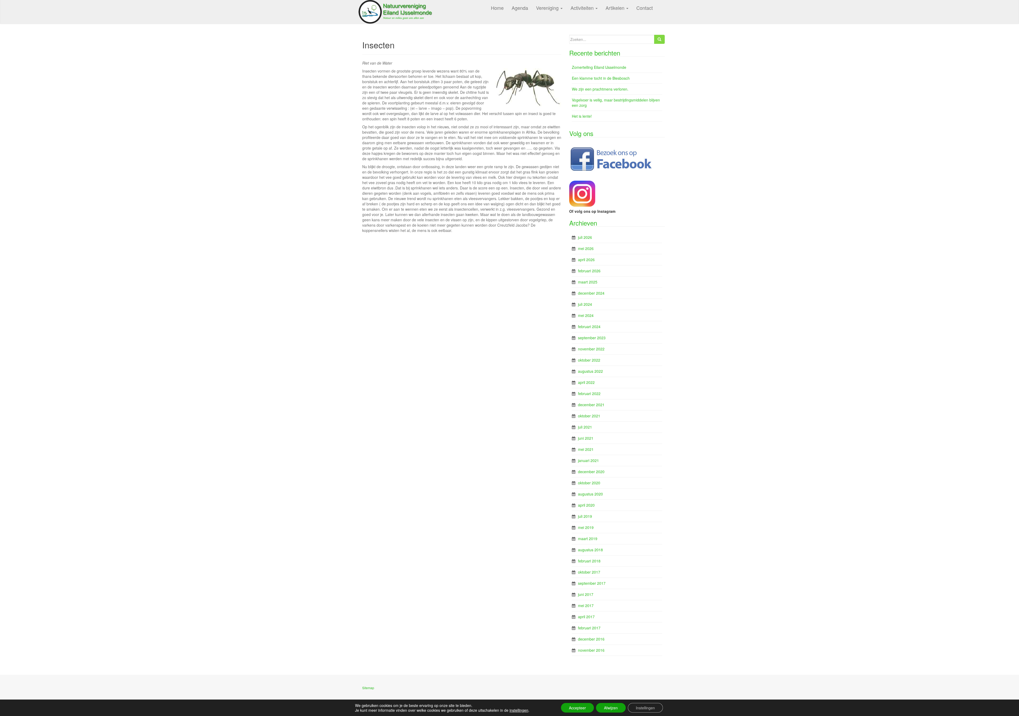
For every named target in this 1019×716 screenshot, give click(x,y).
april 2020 (586, 505)
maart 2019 (587, 538)
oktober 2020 (589, 482)
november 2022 (591, 348)
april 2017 (586, 616)
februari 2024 (589, 326)
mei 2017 (586, 605)
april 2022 (586, 382)
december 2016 (591, 639)
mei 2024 (586, 315)
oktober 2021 (589, 415)
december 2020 (591, 471)
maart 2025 (587, 282)
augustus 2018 (590, 549)
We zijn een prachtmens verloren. (600, 89)
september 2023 (592, 337)
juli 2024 (585, 304)
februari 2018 (589, 561)
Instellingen (645, 707)
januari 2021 (588, 460)
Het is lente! (582, 116)
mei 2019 (586, 527)
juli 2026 (585, 237)
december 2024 (591, 293)
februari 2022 (589, 393)
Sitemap (368, 687)
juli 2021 (585, 427)
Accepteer (577, 707)
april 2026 (586, 259)
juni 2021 (585, 438)
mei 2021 (586, 449)
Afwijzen (611, 707)
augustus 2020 (590, 494)
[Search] (659, 39)
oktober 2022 (589, 360)
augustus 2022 (590, 371)
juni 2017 (585, 594)
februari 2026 (589, 270)
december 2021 (591, 404)
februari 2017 (589, 627)
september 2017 (592, 583)
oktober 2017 (589, 572)
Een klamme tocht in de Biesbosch (601, 78)
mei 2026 (586, 248)
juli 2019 (585, 516)
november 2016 (591, 650)
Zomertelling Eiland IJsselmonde (599, 67)
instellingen (519, 710)
